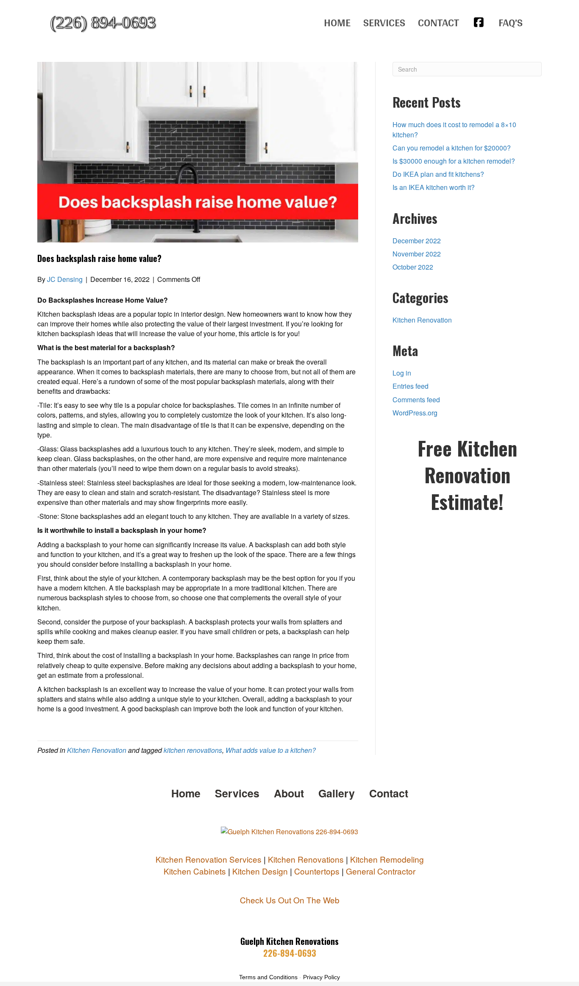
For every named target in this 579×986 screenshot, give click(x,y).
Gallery (336, 793)
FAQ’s (510, 22)
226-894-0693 (289, 953)
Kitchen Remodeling (387, 859)
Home (337, 22)
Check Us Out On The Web (290, 899)
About (289, 793)
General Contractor (380, 871)
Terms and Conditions (268, 977)
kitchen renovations (193, 750)
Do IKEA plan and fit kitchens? (438, 174)
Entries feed (410, 386)
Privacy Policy (321, 977)
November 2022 (416, 254)
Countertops (317, 871)
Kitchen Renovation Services (209, 859)
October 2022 (412, 267)
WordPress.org (414, 413)
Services (384, 22)
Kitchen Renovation (96, 750)
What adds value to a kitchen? (270, 750)
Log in (401, 373)
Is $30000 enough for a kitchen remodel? (453, 161)
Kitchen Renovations (306, 859)
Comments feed (416, 399)
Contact (438, 22)
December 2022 (416, 240)
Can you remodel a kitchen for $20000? (451, 148)
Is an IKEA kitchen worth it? (433, 187)
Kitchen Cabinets (195, 871)
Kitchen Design (260, 871)
